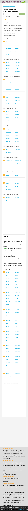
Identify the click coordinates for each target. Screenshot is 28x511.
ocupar (16, 365)
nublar (7, 351)
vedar (16, 287)
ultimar (7, 340)
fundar (7, 135)
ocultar (7, 315)
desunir (16, 48)
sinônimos (13, 10)
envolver (8, 301)
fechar (7, 278)
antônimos (6, 11)
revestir (7, 304)
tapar (16, 284)
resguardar (17, 301)
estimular (17, 197)
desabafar (8, 163)
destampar (8, 89)
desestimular (9, 379)
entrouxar (17, 298)
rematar (7, 337)
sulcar (7, 120)
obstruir (7, 365)
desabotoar (17, 149)
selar (16, 281)
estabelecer (8, 132)
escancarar (8, 51)
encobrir (7, 312)
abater (7, 373)
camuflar (8, 309)
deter (7, 359)
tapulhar (7, 287)
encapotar (17, 309)
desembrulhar (9, 82)
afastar (7, 42)
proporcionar (8, 189)
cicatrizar (8, 320)
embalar (7, 292)
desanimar (8, 376)
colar (16, 320)
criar (16, 129)
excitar (7, 200)
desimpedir (8, 86)
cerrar (7, 275)
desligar (7, 334)
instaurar (8, 141)
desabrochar (8, 152)
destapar (17, 89)
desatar (16, 42)
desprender (8, 48)
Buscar (22, 14)
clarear (7, 175)
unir (16, 326)
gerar (16, 135)
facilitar (16, 186)
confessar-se (9, 160)
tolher (16, 368)
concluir (17, 331)
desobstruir (17, 86)
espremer (8, 362)
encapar (17, 295)
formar (16, 132)
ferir (7, 100)
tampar (7, 284)
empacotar (8, 295)
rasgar (7, 103)
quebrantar (17, 379)
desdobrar (17, 62)
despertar (8, 197)
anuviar (7, 345)
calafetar (17, 272)
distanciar (17, 65)
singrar (16, 117)
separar (7, 54)
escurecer (17, 348)
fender (16, 111)
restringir (8, 368)
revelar (7, 166)
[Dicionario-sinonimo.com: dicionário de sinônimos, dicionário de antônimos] (14, 2)
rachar (7, 117)
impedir (16, 362)
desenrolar (8, 65)
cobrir (16, 275)
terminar (17, 337)
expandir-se (17, 71)
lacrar (16, 278)
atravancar (17, 356)
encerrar (17, 334)
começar (8, 129)
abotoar (7, 272)
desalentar (17, 373)
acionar (7, 183)
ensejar (7, 186)
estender (17, 68)
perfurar (17, 114)
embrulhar (17, 292)
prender (7, 281)
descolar (17, 45)
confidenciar (18, 160)
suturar (7, 326)
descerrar (8, 45)
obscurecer (17, 351)
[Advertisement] (14, 218)
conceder (17, 183)
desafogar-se (18, 163)
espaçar (7, 68)
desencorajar (18, 376)
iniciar (16, 138)
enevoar (7, 348)
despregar (17, 97)
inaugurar (8, 138)
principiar (17, 141)
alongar (7, 62)
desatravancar (9, 79)
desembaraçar (18, 79)
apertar (7, 356)
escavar (7, 111)
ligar (16, 323)
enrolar (7, 298)
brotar (7, 149)
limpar (16, 175)
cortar (7, 97)
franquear (17, 51)
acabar (7, 331)
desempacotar (18, 82)
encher (16, 359)
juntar (7, 323)
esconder (17, 312)
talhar (16, 103)
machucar (17, 100)
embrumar (17, 345)
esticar (7, 71)
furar (7, 114)
